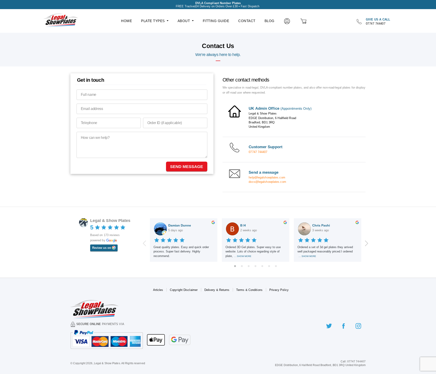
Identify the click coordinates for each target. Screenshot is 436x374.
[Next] (366, 243)
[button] (154, 21)
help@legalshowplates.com (267, 177)
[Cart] (303, 21)
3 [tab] (248, 266)
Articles (158, 290)
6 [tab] (269, 266)
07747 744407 (258, 152)
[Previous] (144, 243)
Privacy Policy (279, 290)
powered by (103, 240)
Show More (244, 256)
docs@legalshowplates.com (267, 181)
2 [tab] (242, 266)
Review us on (105, 247)
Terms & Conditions (249, 290)
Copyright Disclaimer (184, 290)
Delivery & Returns (217, 290)
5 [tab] (262, 266)
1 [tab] (235, 266)
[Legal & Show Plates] (57, 19)
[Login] (287, 21)
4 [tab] (255, 266)
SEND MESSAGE (186, 166)
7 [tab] (276, 266)
